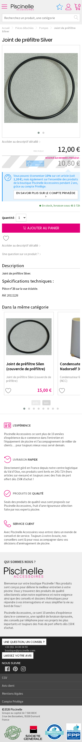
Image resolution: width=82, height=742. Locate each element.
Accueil (6, 28)
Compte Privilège (12, 701)
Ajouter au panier (42, 228)
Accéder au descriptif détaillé (20, 141)
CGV (4, 678)
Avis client (8, 685)
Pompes (43, 28)
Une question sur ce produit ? (20, 254)
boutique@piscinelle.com (20, 650)
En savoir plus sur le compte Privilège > (45, 195)
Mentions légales (12, 693)
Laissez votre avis (18, 655)
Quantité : (9, 218)
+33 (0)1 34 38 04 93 (16, 647)
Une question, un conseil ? (24, 642)
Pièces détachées (24, 28)
